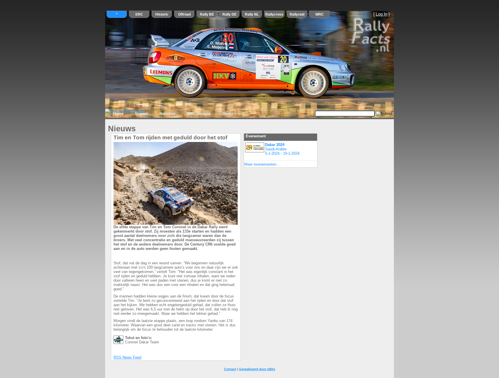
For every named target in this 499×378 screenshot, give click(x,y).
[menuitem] (118, 113)
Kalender (168, 113)
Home (118, 113)
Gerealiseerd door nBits (257, 369)
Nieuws (141, 113)
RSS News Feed (127, 357)
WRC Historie (199, 113)
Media (227, 113)
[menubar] (173, 113)
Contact (230, 369)
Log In (381, 14)
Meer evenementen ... (262, 164)
